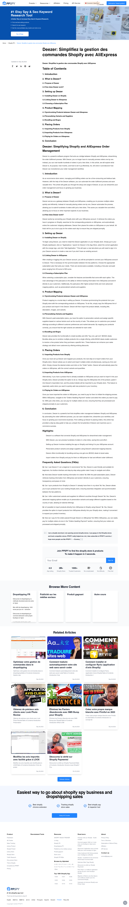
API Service (76, 3)
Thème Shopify (11, 863)
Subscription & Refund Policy (109, 843)
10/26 (70, 876)
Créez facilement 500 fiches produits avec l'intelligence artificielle (88, 854)
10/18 (70, 884)
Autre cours (57, 854)
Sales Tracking (11, 843)
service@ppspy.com (106, 856)
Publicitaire (10, 837)
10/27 (63, 876)
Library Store (10, 852)
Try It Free (19, 34)
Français (59, 899)
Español (46, 900)
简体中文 (15, 900)
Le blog (56, 840)
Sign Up (110, 560)
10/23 (70, 880)
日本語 (33, 900)
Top (125, 903)
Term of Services (106, 840)
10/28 (56, 876)
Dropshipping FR (59, 846)
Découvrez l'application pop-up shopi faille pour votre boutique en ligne (88, 849)
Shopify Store (10, 854)
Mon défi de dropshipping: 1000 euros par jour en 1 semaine (23, 608)
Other (56, 869)
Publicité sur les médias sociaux (63, 849)
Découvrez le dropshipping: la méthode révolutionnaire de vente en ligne (23, 601)
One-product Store (12, 860)
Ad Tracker (10, 840)
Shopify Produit (11, 849)
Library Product (11, 846)
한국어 (28, 900)
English (9, 900)
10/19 (63, 884)
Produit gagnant (58, 852)
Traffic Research (11, 857)
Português (40, 900)
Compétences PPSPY (13, 866)
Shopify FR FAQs (59, 857)
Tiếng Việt (66, 900)
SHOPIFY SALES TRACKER (62, 837)
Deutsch (53, 900)
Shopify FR (11, 43)
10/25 (56, 880)
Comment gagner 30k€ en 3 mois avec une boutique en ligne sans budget (87, 844)
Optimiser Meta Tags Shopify (86, 862)
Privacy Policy (105, 837)
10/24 (63, 880)
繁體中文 (21, 900)
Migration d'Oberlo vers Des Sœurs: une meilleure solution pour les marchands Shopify (88, 877)
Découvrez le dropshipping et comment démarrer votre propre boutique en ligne (22, 616)
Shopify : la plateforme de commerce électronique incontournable (88, 858)
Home (4, 43)
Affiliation (103, 846)
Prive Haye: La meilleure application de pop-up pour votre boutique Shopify (88, 871)
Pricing (66, 3)
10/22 (56, 884)
